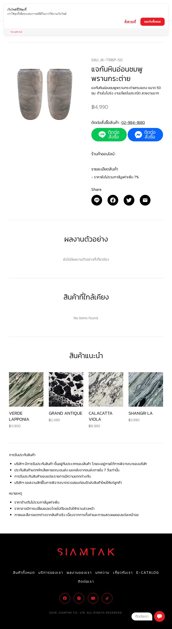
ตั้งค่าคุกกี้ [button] (130, 21)
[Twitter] (129, 200)
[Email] (96, 200)
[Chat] (159, 616)
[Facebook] (113, 200)
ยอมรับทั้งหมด (152, 21)
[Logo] (86, 551)
